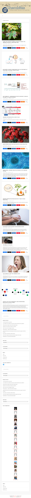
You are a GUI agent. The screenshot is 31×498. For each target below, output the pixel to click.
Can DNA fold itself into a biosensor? (7, 381)
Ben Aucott (5, 303)
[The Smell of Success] (15, 240)
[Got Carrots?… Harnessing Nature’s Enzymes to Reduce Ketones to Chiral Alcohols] (15, 86)
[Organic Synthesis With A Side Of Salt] (15, 110)
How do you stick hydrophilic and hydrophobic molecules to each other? (14, 302)
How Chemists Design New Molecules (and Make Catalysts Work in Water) (12, 394)
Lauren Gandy (5, 43)
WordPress (14, 496)
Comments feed (5, 357)
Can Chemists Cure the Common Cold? (11, 273)
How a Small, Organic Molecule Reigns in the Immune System (15, 171)
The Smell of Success (7, 244)
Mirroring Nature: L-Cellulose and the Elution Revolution (9, 329)
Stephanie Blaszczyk (6, 246)
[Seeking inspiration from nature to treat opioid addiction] (15, 189)
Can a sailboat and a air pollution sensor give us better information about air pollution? (13, 323)
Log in (3, 354)
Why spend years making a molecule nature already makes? (10, 384)
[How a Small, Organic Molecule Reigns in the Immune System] (15, 160)
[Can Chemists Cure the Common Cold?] (15, 264)
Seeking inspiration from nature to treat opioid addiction (14, 199)
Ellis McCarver (5, 118)
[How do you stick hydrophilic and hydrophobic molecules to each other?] (15, 292)
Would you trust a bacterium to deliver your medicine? (9, 326)
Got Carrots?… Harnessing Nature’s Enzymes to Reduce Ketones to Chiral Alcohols (15, 97)
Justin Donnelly (5, 172)
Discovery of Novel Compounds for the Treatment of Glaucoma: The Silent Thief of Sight (15, 70)
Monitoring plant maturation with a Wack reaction (15, 144)
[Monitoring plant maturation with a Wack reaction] (15, 134)
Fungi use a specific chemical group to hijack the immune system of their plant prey (14, 42)
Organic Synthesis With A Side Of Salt (11, 117)
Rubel (20, 496)
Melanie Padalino (6, 71)
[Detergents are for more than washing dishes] (15, 217)
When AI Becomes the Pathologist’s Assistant (8, 387)
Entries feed (4, 355)
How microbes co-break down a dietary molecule (9, 333)
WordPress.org (5, 358)
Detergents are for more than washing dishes (13, 226)
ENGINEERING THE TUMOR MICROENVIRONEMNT (9, 336)
